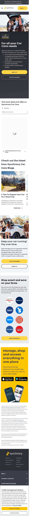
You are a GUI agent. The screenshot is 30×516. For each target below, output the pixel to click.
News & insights (9, 460)
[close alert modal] (27, 2)
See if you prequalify (14, 77)
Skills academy (19, 464)
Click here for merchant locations (18, 420)
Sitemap (18, 466)
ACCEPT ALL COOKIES (14, 508)
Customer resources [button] (7, 478)
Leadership (19, 458)
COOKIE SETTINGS (14, 513)
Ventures (18, 462)
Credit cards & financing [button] (8, 483)
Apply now (14, 72)
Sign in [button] (3, 473)
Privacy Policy (17, 505)
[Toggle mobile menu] (2, 8)
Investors (8, 464)
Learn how (19, 3)
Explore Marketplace (14, 338)
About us (8, 458)
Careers (7, 462)
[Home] (9, 8)
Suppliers (18, 460)
